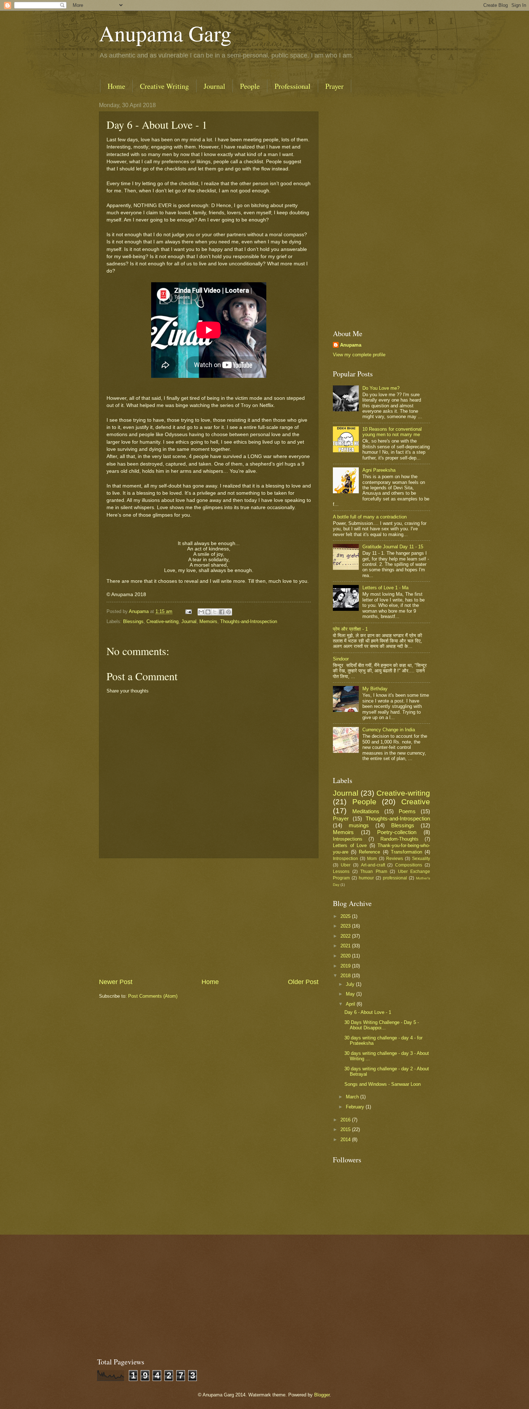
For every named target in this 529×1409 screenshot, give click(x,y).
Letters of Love (350, 845)
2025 (346, 916)
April (351, 1004)
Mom (372, 858)
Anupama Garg (165, 33)
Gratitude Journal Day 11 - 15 (392, 546)
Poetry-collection (396, 832)
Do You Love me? (380, 388)
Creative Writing (164, 86)
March (353, 1096)
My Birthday (375, 688)
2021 (346, 945)
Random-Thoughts (399, 839)
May (351, 994)
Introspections (347, 839)
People (250, 86)
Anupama (350, 345)
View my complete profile (359, 354)
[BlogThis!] (208, 612)
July (351, 984)
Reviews (394, 858)
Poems (407, 811)
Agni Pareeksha (378, 470)
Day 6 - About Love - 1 (367, 1012)
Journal (214, 86)
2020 (346, 956)
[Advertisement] (208, 918)
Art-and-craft (373, 865)
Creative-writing (162, 621)
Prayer (334, 86)
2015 (346, 1129)
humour (366, 878)
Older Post (303, 981)
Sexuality (421, 858)
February (356, 1107)
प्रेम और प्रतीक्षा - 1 (350, 629)
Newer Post (115, 981)
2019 (346, 966)
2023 (346, 926)
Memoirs (208, 621)
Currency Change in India (388, 729)
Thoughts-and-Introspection (248, 621)
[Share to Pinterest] (228, 612)
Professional (293, 86)
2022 (346, 936)
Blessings (133, 621)
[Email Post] (188, 611)
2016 (346, 1119)
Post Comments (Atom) (152, 996)
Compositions (408, 865)
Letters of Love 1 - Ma (385, 587)
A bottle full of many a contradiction (370, 517)
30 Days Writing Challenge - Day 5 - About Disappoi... (381, 1025)
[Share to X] (214, 612)
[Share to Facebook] (221, 612)
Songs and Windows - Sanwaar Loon (382, 1084)
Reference (369, 852)
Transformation (406, 852)
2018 (346, 975)
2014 (346, 1139)
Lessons (341, 871)
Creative (415, 801)
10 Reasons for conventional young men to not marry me (392, 431)
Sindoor (341, 659)
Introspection (345, 858)
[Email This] (201, 612)
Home (116, 86)
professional (395, 878)
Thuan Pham (373, 871)
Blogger (322, 1394)
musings (359, 825)
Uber (346, 865)
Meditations (365, 811)
